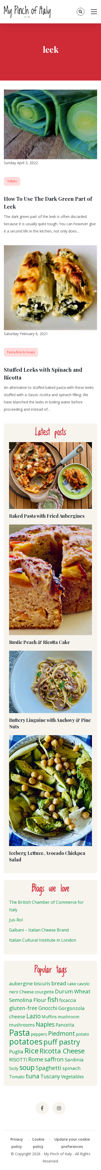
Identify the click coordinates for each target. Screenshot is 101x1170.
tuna (32, 1076)
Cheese (26, 992)
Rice (31, 1050)
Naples (45, 1024)
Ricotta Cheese (62, 1050)
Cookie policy (38, 1143)
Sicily (13, 1068)
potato (82, 1034)
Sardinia (74, 1059)
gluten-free (23, 1008)
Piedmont (61, 1033)
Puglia (16, 1051)
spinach (71, 1068)
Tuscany (50, 1076)
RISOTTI (18, 1059)
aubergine (21, 983)
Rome (35, 1059)
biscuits (42, 984)
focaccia (67, 1000)
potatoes (25, 1041)
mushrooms (22, 1025)
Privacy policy (16, 1143)
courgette (44, 992)
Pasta (19, 1032)
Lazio (33, 1016)
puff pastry (62, 1042)
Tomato (17, 1077)
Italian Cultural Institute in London (42, 940)
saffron (54, 1059)
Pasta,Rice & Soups (21, 352)
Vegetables (72, 1077)
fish (52, 999)
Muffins (49, 1017)
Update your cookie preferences (72, 1143)
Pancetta (65, 1025)
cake (71, 984)
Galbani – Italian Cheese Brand (39, 930)
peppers (39, 1034)
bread (58, 983)
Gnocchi (47, 1008)
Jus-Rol (16, 920)
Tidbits (12, 181)
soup (27, 1067)
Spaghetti (48, 1068)
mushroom (68, 1017)
